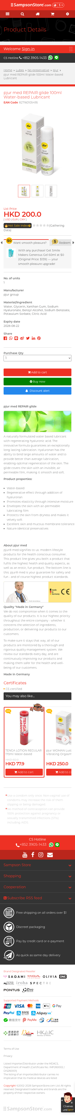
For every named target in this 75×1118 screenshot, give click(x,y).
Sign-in (28, 49)
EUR (15, 219)
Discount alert (39, 391)
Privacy (8, 1055)
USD (7, 219)
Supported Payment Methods (21, 1000)
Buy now (39, 381)
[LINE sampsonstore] (56, 57)
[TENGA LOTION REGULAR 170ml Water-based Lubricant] (24, 727)
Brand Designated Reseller (19, 971)
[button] (65, 739)
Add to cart (39, 372)
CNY (22, 219)
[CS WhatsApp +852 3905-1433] (50, 57)
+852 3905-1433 (34, 58)
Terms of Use (11, 1048)
